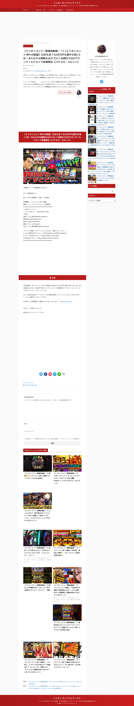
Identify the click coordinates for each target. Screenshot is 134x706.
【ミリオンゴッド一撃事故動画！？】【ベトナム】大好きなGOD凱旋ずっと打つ (105, 178)
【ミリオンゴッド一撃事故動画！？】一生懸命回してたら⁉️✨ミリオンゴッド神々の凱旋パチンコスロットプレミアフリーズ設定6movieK (101, 100)
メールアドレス (29, 431)
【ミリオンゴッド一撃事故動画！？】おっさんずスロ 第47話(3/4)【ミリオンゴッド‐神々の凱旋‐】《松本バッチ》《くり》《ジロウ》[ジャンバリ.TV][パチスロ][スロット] (37, 515)
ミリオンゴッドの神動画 (55, 10)
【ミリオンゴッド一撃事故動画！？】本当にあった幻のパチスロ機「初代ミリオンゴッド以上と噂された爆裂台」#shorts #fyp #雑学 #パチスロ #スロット (101, 120)
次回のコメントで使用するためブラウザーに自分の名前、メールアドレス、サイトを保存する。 (53, 439)
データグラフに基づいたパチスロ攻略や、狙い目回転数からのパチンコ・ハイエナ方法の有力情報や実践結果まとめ (67, 701)
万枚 (29, 385)
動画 (32, 385)
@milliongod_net (41, 71)
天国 (35, 385)
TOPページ (26, 10)
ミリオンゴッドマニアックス (67, 3)
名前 (26, 423)
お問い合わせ (69, 10)
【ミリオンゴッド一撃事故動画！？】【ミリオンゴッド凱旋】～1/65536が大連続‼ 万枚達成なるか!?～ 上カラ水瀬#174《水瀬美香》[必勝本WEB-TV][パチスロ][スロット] (67, 590)
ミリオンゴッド (29, 382)
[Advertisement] (67, 25)
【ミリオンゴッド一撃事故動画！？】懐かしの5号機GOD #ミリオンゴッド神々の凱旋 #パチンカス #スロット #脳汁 (37, 587)
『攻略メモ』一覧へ (40, 10)
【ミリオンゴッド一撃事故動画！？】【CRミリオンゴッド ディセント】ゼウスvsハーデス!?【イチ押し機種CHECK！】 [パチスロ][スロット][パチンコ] (67, 478)
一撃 (26, 385)
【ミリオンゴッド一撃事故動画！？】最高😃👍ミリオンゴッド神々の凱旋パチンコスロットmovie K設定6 (37, 475)
